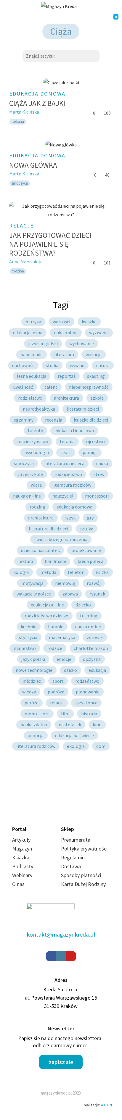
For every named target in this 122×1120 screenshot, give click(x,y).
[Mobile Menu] (32, 17)
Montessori (97, 496)
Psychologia (36, 452)
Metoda (48, 572)
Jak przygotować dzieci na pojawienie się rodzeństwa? (50, 244)
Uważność (23, 387)
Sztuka (86, 529)
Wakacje (94, 354)
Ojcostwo (95, 441)
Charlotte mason (91, 648)
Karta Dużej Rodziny (83, 884)
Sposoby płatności (81, 875)
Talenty (35, 430)
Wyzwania (99, 332)
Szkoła (97, 398)
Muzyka (33, 322)
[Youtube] (71, 956)
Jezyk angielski (43, 343)
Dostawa (71, 866)
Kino (97, 724)
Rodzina (37, 507)
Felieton (76, 572)
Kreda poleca (90, 561)
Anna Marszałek (25, 261)
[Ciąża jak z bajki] (61, 82)
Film (65, 713)
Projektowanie (86, 550)
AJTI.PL (107, 1105)
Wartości (61, 322)
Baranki (55, 627)
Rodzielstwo (30, 398)
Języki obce (86, 703)
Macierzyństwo (32, 441)
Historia (89, 713)
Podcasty (22, 866)
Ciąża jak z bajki (37, 103)
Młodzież (32, 681)
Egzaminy (23, 420)
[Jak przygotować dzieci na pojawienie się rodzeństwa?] (61, 210)
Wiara (36, 485)
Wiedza (29, 692)
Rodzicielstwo (68, 474)
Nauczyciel (62, 496)
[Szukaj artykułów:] (61, 55)
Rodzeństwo (87, 681)
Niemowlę (65, 583)
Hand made (31, 354)
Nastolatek (70, 724)
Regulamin (73, 857)
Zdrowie (95, 637)
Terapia (67, 441)
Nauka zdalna (33, 724)
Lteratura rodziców (72, 485)
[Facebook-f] (51, 956)
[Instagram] (61, 956)
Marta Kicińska (24, 112)
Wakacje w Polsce (34, 594)
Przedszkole (30, 474)
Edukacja (97, 670)
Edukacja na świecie (74, 735)
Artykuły (21, 839)
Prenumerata (75, 839)
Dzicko (70, 670)
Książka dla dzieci (91, 420)
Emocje (64, 659)
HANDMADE (55, 561)
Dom (100, 746)
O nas (18, 884)
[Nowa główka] (61, 144)
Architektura (41, 518)
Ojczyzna (92, 659)
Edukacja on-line (47, 605)
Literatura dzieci (83, 409)
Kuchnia (28, 627)
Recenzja (53, 420)
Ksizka (102, 572)
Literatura (64, 354)
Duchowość (23, 365)
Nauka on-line (27, 496)
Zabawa (70, 594)
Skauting (96, 376)
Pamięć (90, 452)
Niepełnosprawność (88, 387)
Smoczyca (24, 463)
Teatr (65, 452)
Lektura (25, 561)
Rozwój (94, 583)
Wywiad (77, 365)
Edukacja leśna (27, 332)
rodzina (18, 121)
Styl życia (28, 637)
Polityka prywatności (84, 848)
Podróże (56, 692)
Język (70, 518)
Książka (89, 322)
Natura (103, 365)
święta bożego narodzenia (60, 539)
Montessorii (37, 713)
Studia (52, 365)
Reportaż (67, 376)
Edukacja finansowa (74, 430)
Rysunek (97, 594)
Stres (99, 474)
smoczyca (20, 183)
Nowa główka (33, 165)
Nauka (102, 463)
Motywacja (32, 583)
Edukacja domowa (37, 93)
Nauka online (88, 627)
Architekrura (66, 398)
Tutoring (88, 616)
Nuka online (66, 332)
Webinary (22, 875)
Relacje (21, 225)
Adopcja (36, 735)
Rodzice (54, 648)
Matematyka (62, 637)
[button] (61, 1062)
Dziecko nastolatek (40, 550)
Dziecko (83, 605)
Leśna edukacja (31, 376)
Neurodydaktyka (39, 409)
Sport (58, 681)
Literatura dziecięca (64, 463)
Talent (50, 387)
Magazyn (22, 848)
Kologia (21, 572)
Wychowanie (81, 343)
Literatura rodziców (35, 746)
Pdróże (31, 703)
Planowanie (87, 692)
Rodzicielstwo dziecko (46, 616)
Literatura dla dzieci (48, 529)
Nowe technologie (34, 670)
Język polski (33, 659)
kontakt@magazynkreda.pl (61, 934)
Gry (90, 518)
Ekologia (76, 746)
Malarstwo (25, 648)
